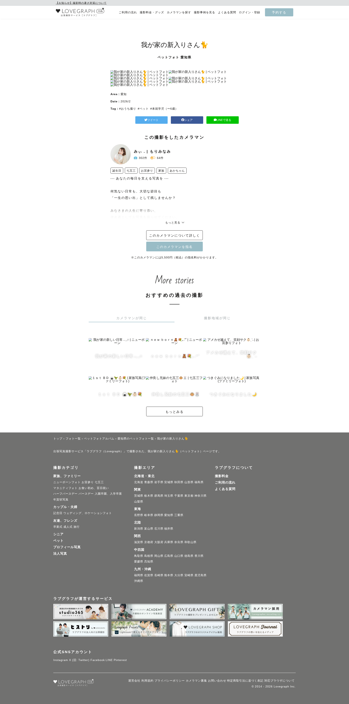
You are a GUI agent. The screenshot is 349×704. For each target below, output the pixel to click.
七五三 (99, 482)
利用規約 (147, 680)
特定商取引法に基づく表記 (245, 680)
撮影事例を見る (204, 12)
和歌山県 (190, 542)
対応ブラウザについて (279, 680)
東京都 (188, 495)
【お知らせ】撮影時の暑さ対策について (81, 2)
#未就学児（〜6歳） (164, 108)
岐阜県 (148, 515)
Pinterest (120, 660)
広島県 (168, 555)
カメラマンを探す (179, 12)
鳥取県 (138, 555)
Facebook (97, 660)
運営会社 (134, 680)
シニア (58, 534)
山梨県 (138, 501)
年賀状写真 (60, 499)
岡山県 (158, 555)
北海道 (138, 482)
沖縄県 (138, 580)
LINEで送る (224, 120)
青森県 (148, 482)
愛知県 (168, 515)
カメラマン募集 (196, 680)
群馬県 (158, 495)
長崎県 (158, 575)
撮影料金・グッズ (152, 12)
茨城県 (138, 495)
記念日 (57, 513)
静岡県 (158, 515)
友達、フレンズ (65, 520)
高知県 (148, 561)
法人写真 (60, 553)
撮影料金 (222, 476)
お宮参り (88, 482)
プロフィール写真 (67, 547)
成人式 (68, 526)
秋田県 (178, 482)
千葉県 (178, 495)
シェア (188, 120)
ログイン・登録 (249, 12)
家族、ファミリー (67, 476)
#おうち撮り (127, 108)
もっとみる (174, 411)
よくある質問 (227, 12)
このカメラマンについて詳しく (174, 235)
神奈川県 (200, 495)
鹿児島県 (200, 575)
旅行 (77, 526)
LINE (109, 660)
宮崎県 (188, 575)
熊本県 (168, 575)
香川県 (199, 555)
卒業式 (57, 526)
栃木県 (148, 495)
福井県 (168, 528)
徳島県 (188, 555)
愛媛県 (138, 561)
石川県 (158, 528)
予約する (279, 12)
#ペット (143, 108)
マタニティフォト (65, 488)
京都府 (148, 542)
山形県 (188, 482)
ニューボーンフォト (67, 482)
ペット (58, 540)
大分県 (178, 575)
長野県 (138, 515)
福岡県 (138, 575)
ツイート (153, 120)
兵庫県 (168, 542)
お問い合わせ (217, 680)
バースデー (86, 493)
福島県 (199, 482)
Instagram (60, 660)
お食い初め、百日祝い (94, 488)
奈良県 (178, 542)
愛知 (124, 94)
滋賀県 (138, 542)
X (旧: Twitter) (79, 660)
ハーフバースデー (65, 493)
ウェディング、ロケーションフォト (87, 513)
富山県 (148, 528)
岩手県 (158, 482)
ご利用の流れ (128, 12)
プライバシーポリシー (170, 680)
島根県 (148, 555)
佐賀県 (148, 575)
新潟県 (138, 528)
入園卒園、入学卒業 (108, 493)
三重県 (178, 515)
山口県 (178, 555)
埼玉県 (168, 495)
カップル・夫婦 (65, 507)
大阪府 (158, 542)
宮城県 (168, 482)
